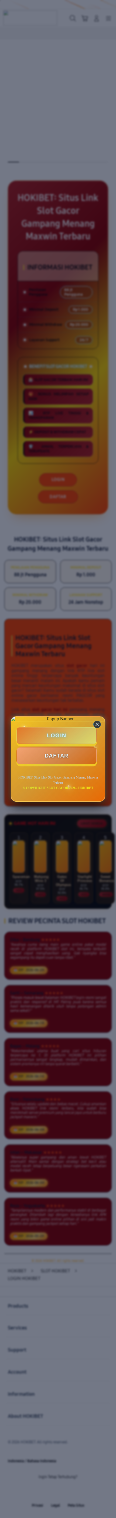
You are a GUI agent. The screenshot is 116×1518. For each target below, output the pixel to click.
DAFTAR (57, 756)
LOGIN (56, 735)
